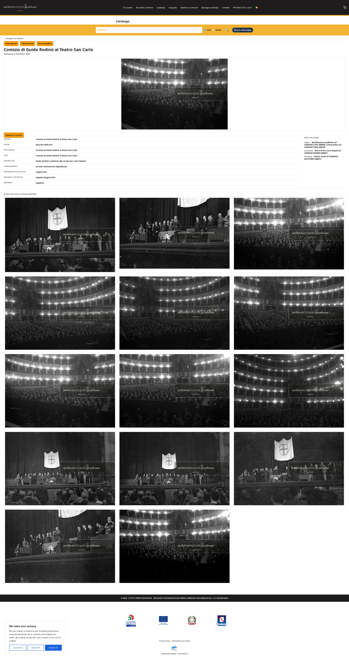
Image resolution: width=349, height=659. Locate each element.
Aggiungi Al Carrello (14, 135)
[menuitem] (256, 7)
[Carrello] (344, 7)
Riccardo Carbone (144, 7)
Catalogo (161, 7)
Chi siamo (128, 7)
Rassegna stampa (209, 7)
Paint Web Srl (183, 654)
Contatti (225, 7)
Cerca (227, 30)
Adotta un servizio (189, 7)
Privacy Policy (164, 641)
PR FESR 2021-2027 (242, 7)
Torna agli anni (11, 44)
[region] (35, 638)
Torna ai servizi (27, 44)
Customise (18, 647)
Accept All (53, 647)
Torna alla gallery (45, 44)
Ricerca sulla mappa (242, 30)
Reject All (35, 647)
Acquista (173, 7)
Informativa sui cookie (181, 641)
